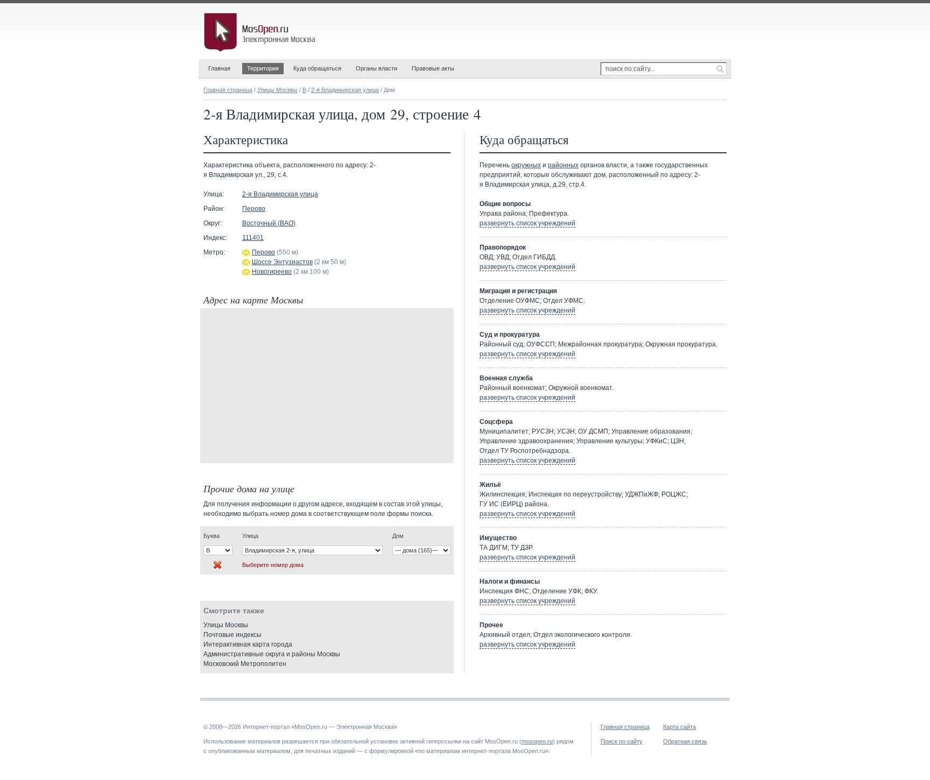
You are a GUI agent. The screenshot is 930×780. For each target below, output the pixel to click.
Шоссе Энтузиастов (282, 262)
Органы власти (376, 68)
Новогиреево (272, 271)
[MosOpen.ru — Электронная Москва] (261, 32)
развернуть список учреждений (527, 223)
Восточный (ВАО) (268, 223)
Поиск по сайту (622, 741)
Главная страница (227, 90)
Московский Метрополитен (244, 664)
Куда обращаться (317, 68)
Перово (253, 208)
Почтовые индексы (232, 635)
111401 (253, 238)
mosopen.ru (537, 741)
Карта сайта (679, 727)
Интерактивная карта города (247, 644)
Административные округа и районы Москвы (271, 654)
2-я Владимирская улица (345, 90)
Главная (219, 68)
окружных (526, 165)
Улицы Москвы (277, 90)
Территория (263, 68)
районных (563, 165)
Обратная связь (685, 741)
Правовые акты (433, 68)
